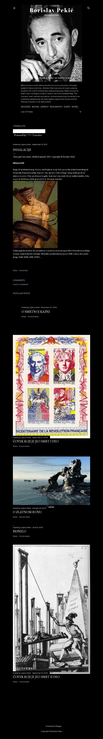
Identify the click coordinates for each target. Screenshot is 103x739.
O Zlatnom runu (27, 512)
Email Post (23, 270)
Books (35, 107)
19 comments (33, 317)
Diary (67, 107)
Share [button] (15, 270)
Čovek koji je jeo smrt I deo (36, 441)
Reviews (25, 107)
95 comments (24, 517)
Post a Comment (20, 284)
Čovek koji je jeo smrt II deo (36, 677)
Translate (37, 135)
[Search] (88, 7)
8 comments (24, 446)
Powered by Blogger (54, 726)
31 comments (24, 536)
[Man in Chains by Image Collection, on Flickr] (35, 247)
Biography (56, 107)
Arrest (45, 107)
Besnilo (19, 531)
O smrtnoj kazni (36, 311)
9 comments (24, 682)
